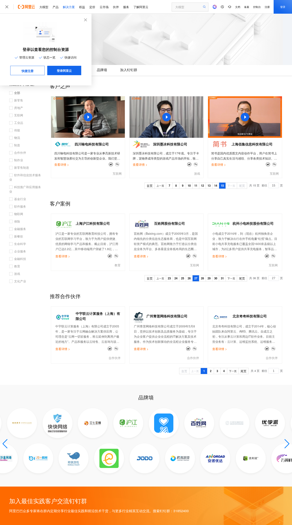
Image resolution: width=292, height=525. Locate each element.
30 (215, 278)
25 (182, 278)
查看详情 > (61, 164)
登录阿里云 (64, 70)
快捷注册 (28, 71)
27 (195, 278)
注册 (267, 7)
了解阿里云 (140, 7)
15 (222, 185)
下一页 (231, 185)
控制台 (257, 7)
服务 (126, 7)
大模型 (43, 7)
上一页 (160, 185)
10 (189, 185)
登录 (282, 7)
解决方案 (69, 7)
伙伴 (116, 7)
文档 (237, 7)
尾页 (242, 185)
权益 (82, 7)
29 (209, 278)
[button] (5, 444)
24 (175, 278)
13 (209, 185)
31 (222, 278)
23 (169, 278)
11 (195, 185)
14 (215, 185)
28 (202, 278)
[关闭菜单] (7, 7)
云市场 (104, 7)
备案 (246, 7)
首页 (150, 185)
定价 (92, 7)
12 (202, 185)
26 (189, 278)
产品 (56, 7)
